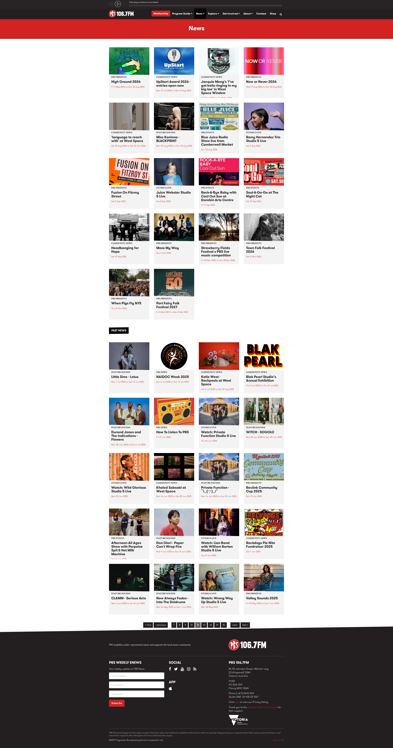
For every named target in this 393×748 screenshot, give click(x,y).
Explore (213, 13)
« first (148, 625)
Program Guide (181, 13)
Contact (261, 13)
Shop (273, 13)
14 (217, 625)
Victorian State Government (262, 707)
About (247, 13)
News (199, 13)
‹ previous (161, 625)
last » (245, 625)
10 (192, 625)
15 (224, 625)
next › (235, 625)
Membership (161, 13)
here (237, 702)
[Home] (122, 13)
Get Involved (230, 13)
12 (204, 625)
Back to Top (278, 740)
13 (211, 625)
